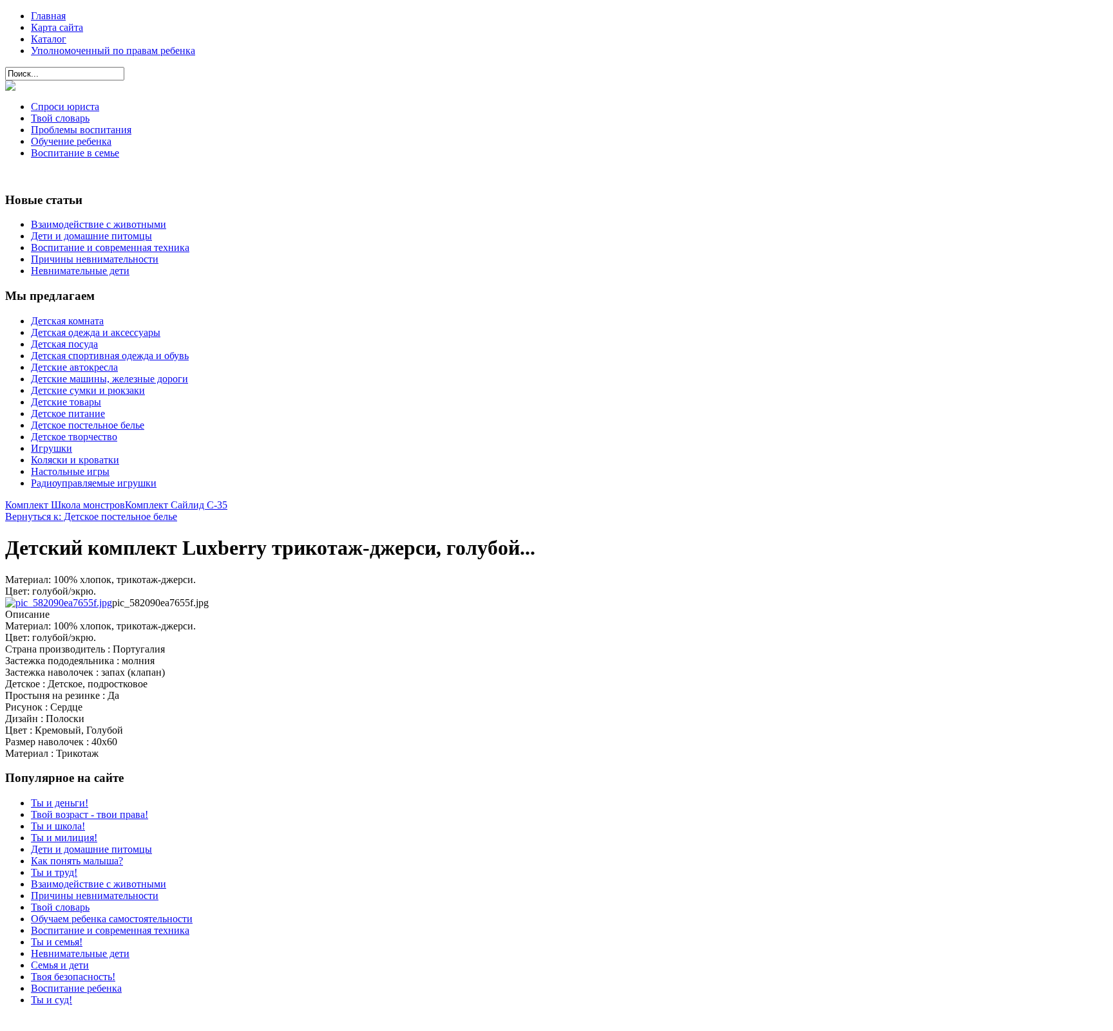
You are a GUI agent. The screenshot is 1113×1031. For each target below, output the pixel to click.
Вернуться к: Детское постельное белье (91, 516)
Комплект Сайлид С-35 (176, 504)
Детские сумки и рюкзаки (88, 390)
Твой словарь (60, 118)
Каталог (48, 38)
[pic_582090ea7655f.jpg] (58, 602)
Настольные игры (70, 471)
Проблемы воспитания (81, 129)
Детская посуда (64, 344)
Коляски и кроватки (75, 459)
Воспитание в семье (75, 152)
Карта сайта (57, 27)
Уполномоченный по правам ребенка (113, 50)
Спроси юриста (65, 106)
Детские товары (66, 401)
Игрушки (51, 448)
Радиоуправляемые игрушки (94, 483)
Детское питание (68, 413)
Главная (48, 15)
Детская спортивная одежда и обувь (110, 355)
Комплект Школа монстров (65, 504)
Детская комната (67, 320)
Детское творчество (74, 436)
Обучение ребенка (71, 141)
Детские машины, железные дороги (109, 378)
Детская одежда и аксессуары (95, 332)
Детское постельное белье (87, 425)
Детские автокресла (74, 367)
